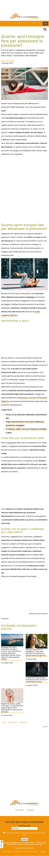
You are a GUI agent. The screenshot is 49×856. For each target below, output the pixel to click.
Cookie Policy (18, 851)
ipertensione (13, 722)
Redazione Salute (7, 61)
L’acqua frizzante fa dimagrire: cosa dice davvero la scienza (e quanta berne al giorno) (36, 652)
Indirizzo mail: (24, 826)
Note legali (43, 851)
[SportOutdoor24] (24, 16)
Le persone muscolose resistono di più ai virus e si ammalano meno (36, 680)
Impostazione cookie (24, 815)
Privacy (1, 845)
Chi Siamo (19, 810)
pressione (12, 442)
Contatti (30, 810)
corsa (4, 722)
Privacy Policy (7, 851)
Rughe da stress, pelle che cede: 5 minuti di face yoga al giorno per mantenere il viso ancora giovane (12, 708)
